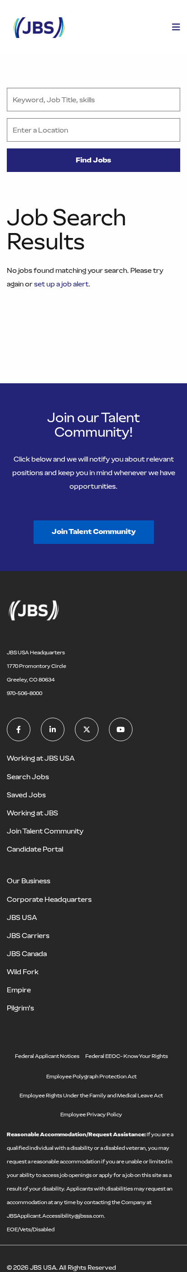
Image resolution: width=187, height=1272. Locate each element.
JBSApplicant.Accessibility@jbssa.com (55, 1216)
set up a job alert (61, 284)
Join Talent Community (94, 531)
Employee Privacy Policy (91, 1114)
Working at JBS (32, 813)
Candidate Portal (35, 849)
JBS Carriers (28, 935)
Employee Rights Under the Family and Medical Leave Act (91, 1095)
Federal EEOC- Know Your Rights (126, 1056)
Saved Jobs (26, 795)
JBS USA (22, 917)
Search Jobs (28, 776)
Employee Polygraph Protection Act (91, 1076)
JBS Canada (27, 953)
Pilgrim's (20, 1008)
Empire (19, 990)
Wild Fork (23, 971)
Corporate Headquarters (49, 899)
